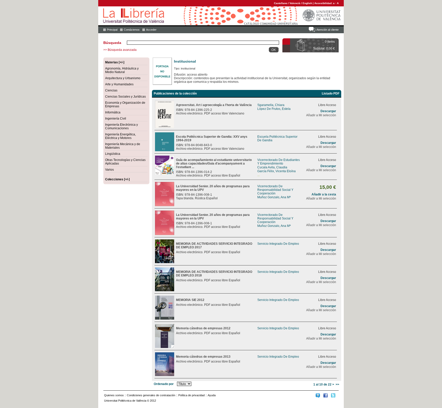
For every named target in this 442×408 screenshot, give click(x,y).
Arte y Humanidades (119, 84)
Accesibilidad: (323, 3)
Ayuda (212, 395)
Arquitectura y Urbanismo (122, 78)
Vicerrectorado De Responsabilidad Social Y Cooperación (275, 189)
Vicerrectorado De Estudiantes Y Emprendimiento (278, 161)
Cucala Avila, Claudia (272, 167)
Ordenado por (164, 384)
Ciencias (111, 90)
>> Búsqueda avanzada (120, 50)
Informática (112, 112)
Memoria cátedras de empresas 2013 (203, 356)
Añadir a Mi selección (321, 115)
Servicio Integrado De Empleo (278, 244)
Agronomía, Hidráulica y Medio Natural (122, 70)
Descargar (328, 111)
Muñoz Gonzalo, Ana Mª (274, 197)
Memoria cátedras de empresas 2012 (203, 328)
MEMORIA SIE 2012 (190, 300)
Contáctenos (132, 29)
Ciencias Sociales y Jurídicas (125, 96)
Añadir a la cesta (324, 194)
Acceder (151, 29)
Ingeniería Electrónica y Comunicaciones (121, 126)
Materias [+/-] (114, 62)
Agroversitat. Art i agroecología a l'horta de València (214, 105)
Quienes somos (114, 395)
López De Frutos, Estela (274, 109)
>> (337, 384)
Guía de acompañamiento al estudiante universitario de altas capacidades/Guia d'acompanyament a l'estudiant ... (214, 163)
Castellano (280, 3)
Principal (112, 29)
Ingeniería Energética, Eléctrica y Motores (120, 136)
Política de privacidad (191, 395)
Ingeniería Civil (115, 118)
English (307, 3)
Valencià (295, 3)
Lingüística (112, 154)
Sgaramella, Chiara (270, 105)
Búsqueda (112, 43)
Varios (109, 169)
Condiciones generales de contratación (151, 395)
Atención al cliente (327, 29)
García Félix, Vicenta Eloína (276, 171)
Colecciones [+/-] (117, 179)
